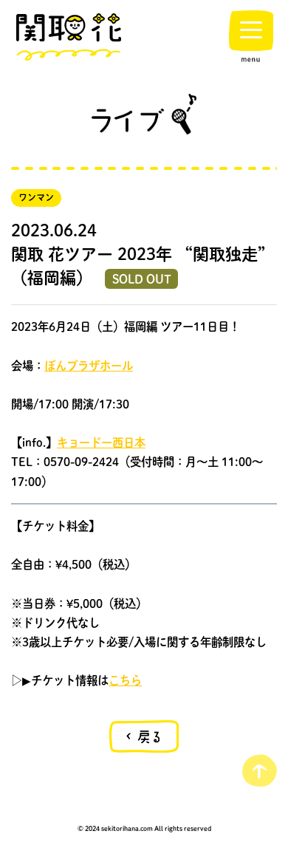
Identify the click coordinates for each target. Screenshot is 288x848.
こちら (125, 680)
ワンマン (36, 197)
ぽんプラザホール (88, 366)
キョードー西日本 (101, 442)
